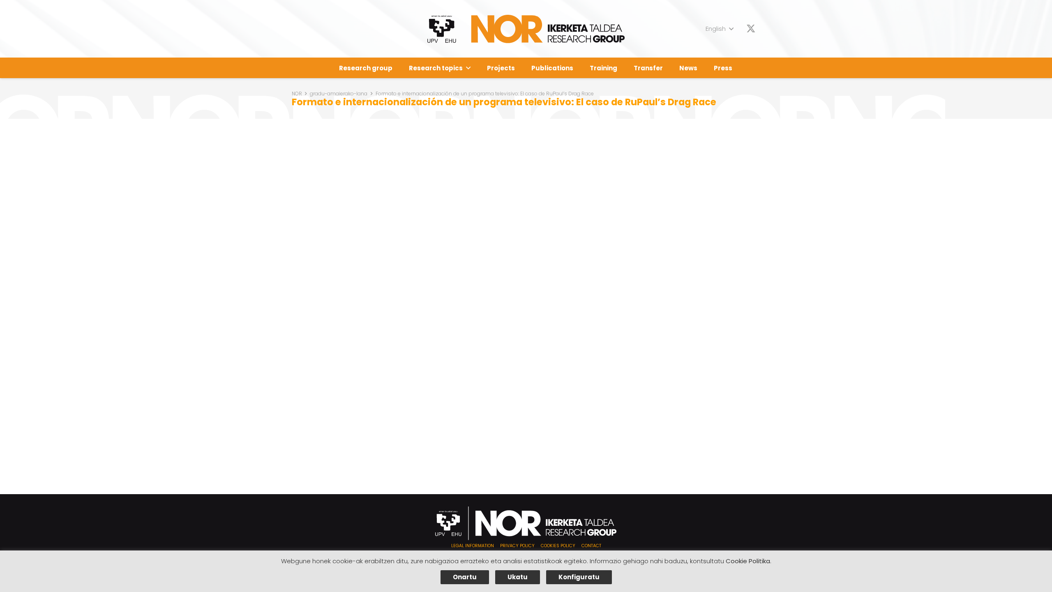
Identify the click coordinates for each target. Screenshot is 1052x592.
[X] (751, 29)
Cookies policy (558, 546)
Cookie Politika (748, 561)
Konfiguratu (579, 577)
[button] (719, 29)
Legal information (472, 546)
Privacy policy (517, 546)
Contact (591, 546)
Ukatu (518, 577)
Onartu (465, 577)
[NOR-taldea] (526, 29)
